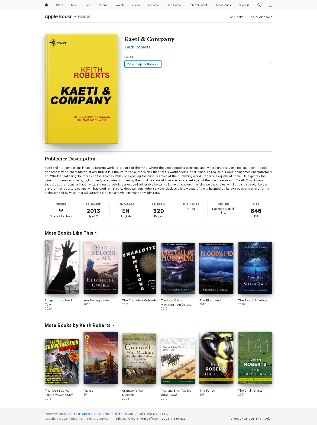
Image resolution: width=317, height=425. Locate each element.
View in (141, 64)
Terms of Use (148, 418)
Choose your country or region (251, 418)
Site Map (179, 418)
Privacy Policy (125, 418)
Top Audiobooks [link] (260, 17)
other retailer (111, 413)
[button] (259, 5)
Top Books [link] (235, 17)
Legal (165, 418)
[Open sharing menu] (271, 64)
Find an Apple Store (85, 413)
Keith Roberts (137, 47)
